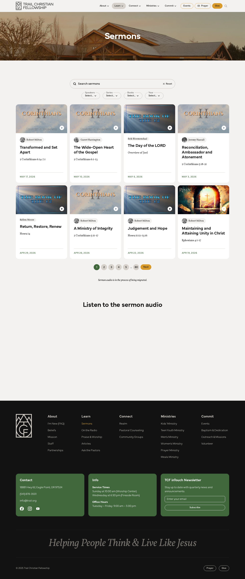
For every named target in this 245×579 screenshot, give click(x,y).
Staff (51, 443)
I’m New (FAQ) (56, 423)
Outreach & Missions (213, 437)
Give (217, 6)
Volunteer (207, 443)
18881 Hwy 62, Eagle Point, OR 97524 (41, 487)
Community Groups (131, 437)
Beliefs (52, 430)
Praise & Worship (92, 437)
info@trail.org (28, 500)
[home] (34, 6)
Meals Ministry (169, 457)
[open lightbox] (41, 118)
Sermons (87, 423)
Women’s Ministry (171, 443)
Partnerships (55, 450)
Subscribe (195, 507)
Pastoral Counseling (131, 430)
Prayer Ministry (170, 450)
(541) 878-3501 (28, 494)
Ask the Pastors (91, 450)
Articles (86, 443)
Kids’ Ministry (169, 423)
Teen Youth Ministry (172, 430)
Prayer (209, 568)
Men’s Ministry (169, 437)
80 (136, 267)
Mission (52, 437)
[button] (104, 6)
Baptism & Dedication (214, 430)
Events (186, 6)
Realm (123, 423)
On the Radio (89, 430)
